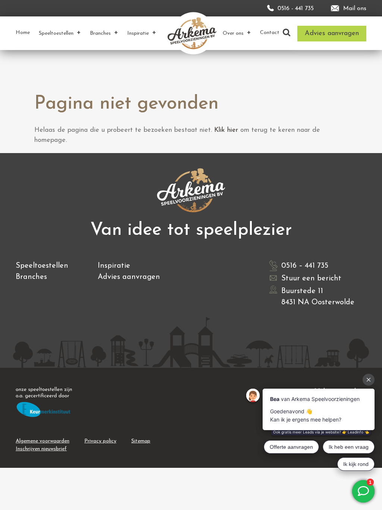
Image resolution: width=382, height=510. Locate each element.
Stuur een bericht (311, 278)
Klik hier (226, 130)
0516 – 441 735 (304, 266)
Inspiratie (114, 266)
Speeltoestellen (42, 266)
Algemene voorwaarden (42, 441)
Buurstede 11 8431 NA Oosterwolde (317, 296)
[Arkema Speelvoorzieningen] (193, 33)
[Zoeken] (286, 33)
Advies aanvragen (129, 277)
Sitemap (140, 441)
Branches (31, 277)
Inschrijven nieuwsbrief (41, 449)
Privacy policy (100, 441)
